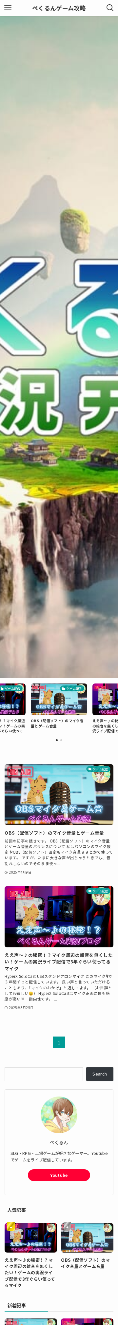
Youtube (59, 1175)
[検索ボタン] (110, 8)
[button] (57, 740)
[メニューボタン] (8, 8)
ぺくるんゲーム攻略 (59, 8)
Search (99, 1074)
